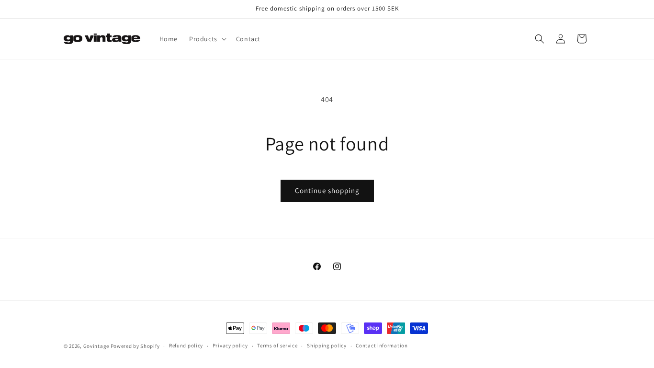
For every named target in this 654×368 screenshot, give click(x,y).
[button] (206, 39)
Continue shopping (327, 190)
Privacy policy (230, 345)
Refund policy (186, 345)
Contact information (381, 345)
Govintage (96, 346)
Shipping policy (327, 345)
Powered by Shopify (135, 346)
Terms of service (277, 345)
